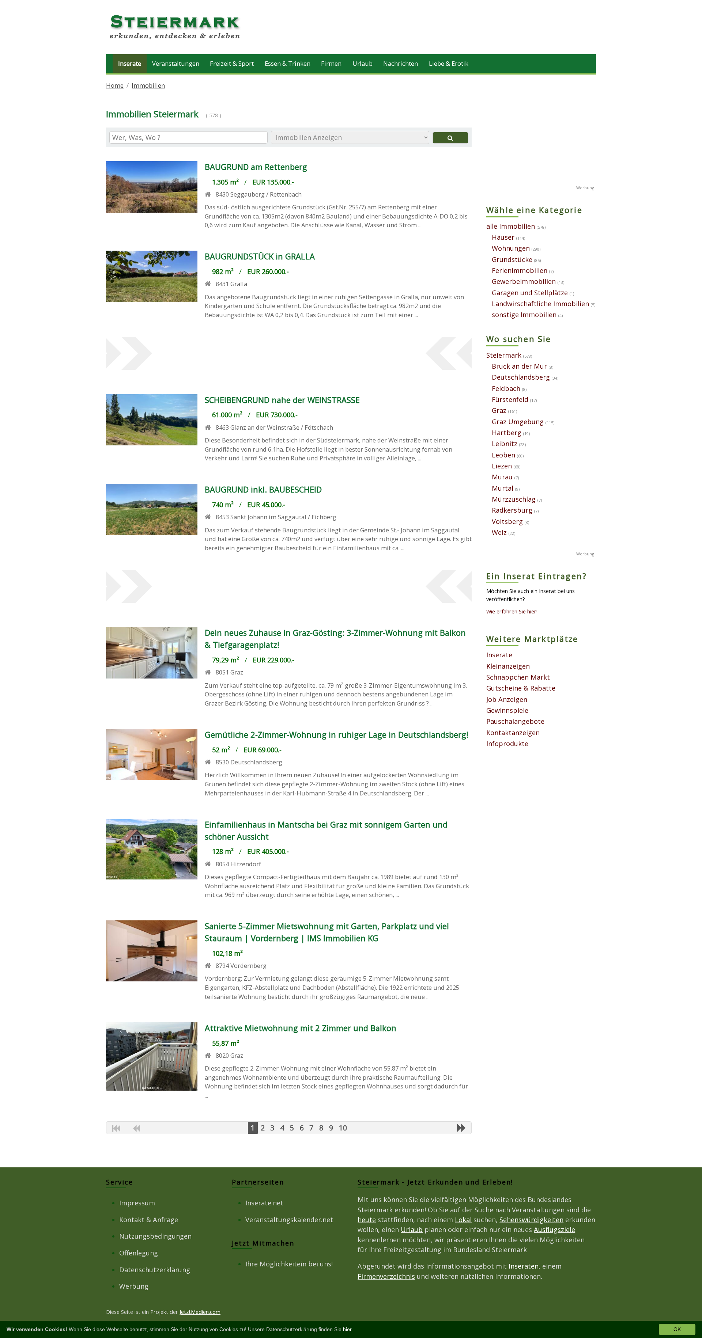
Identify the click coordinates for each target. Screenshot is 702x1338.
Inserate (129, 63)
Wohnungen (511, 248)
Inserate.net (264, 1202)
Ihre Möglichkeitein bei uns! (289, 1263)
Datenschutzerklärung (154, 1269)
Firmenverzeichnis (386, 1276)
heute (367, 1219)
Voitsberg (507, 521)
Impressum (137, 1202)
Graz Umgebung (518, 421)
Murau (502, 476)
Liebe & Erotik (448, 63)
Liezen (502, 465)
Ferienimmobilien (519, 270)
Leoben (503, 455)
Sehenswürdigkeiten (531, 1219)
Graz (499, 410)
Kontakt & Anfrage (148, 1219)
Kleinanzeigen (508, 666)
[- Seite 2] (461, 1127)
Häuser (503, 237)
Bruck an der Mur (519, 366)
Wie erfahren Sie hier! (511, 611)
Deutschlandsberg (521, 377)
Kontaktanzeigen (513, 732)
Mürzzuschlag (514, 499)
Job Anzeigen (506, 699)
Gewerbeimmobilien (524, 281)
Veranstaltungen (175, 63)
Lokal (463, 1219)
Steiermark (503, 355)
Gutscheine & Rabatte (520, 688)
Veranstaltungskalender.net (289, 1219)
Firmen (331, 63)
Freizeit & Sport (232, 63)
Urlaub (362, 63)
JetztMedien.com (200, 1311)
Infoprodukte (507, 743)
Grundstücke (512, 259)
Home (115, 85)
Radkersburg (512, 510)
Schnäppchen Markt (518, 677)
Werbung (133, 1286)
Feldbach (506, 388)
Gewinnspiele (507, 710)
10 (343, 1128)
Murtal (502, 488)
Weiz (499, 532)
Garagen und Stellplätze (530, 292)
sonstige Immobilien (524, 314)
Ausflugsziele (554, 1229)
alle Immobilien (510, 226)
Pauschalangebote (515, 721)
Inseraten (524, 1266)
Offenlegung (138, 1252)
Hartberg (506, 432)
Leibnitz (504, 443)
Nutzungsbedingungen (155, 1236)
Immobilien (148, 85)
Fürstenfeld (510, 399)
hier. (348, 1329)
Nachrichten (400, 63)
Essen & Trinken (287, 63)
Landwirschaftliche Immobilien (540, 303)
